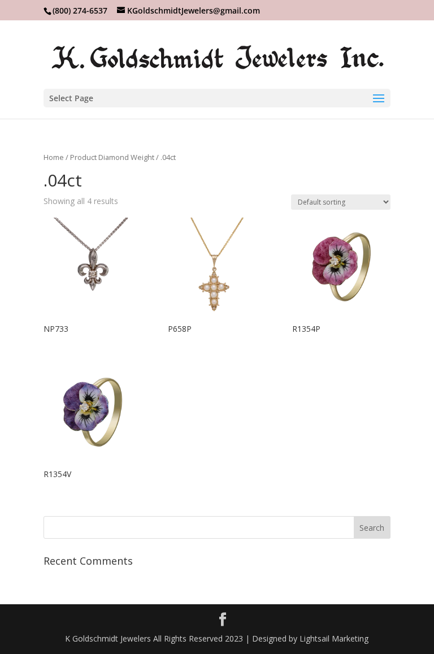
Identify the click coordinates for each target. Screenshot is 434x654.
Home (54, 157)
